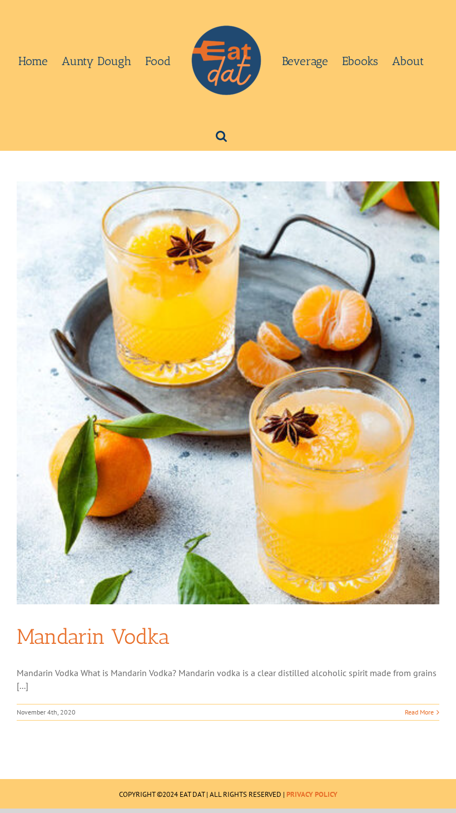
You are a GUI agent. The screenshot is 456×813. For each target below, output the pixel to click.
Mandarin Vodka (93, 636)
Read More (419, 712)
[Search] (221, 135)
